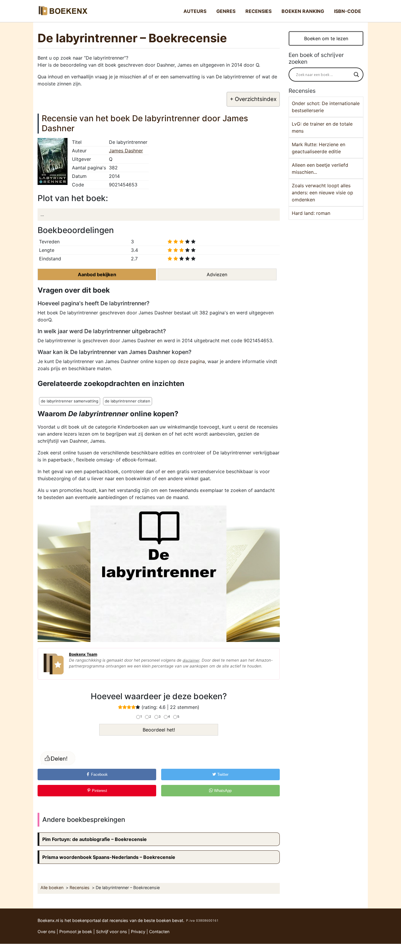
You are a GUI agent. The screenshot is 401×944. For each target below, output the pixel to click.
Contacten (159, 931)
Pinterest (99, 790)
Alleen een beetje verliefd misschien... (320, 168)
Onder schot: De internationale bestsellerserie (326, 106)
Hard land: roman (311, 213)
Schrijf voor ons (111, 931)
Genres (225, 11)
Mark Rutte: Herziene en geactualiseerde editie (318, 147)
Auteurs (194, 11)
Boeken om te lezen (326, 38)
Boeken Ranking (303, 11)
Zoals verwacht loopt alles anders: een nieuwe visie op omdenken (322, 193)
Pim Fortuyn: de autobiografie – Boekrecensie (94, 839)
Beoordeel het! (159, 730)
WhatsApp (222, 790)
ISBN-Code (347, 11)
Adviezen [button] (217, 274)
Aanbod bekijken (97, 274)
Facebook (99, 774)
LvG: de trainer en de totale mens (322, 127)
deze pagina (191, 361)
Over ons (46, 931)
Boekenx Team (83, 654)
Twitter (222, 774)
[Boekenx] (62, 11)
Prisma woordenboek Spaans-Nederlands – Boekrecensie (108, 857)
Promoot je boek (75, 931)
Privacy (138, 931)
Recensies (258, 11)
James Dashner (126, 151)
